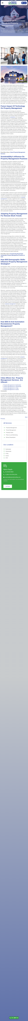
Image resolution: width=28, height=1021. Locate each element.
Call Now (7, 486)
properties (12, 117)
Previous (3, 418)
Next (26, 417)
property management (10, 303)
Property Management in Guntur (11, 389)
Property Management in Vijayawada (12, 386)
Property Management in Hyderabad (12, 385)
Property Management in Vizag (10, 388)
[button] (2, 3)
